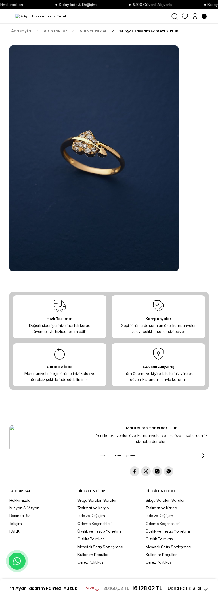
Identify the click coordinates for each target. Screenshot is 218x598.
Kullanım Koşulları (93, 554)
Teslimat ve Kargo (93, 507)
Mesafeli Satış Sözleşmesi (100, 546)
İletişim (15, 523)
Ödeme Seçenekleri (94, 523)
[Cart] (205, 16)
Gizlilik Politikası (91, 538)
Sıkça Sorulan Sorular (97, 500)
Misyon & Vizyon (24, 507)
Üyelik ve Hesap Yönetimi (99, 531)
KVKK (14, 531)
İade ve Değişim (91, 515)
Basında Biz (19, 515)
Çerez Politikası (90, 562)
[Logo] (41, 16)
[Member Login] (195, 16)
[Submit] (203, 455)
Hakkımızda (19, 500)
